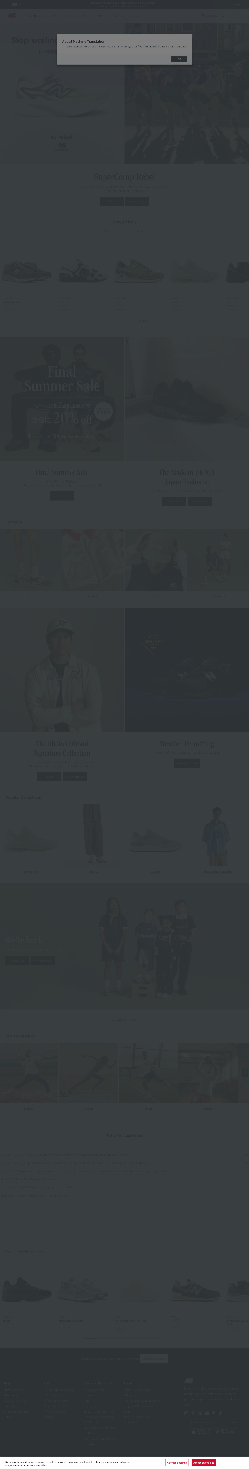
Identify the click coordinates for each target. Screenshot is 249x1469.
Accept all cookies (203, 1462)
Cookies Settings (177, 1462)
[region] (124, 1463)
